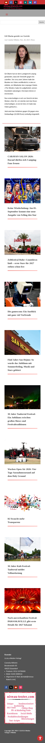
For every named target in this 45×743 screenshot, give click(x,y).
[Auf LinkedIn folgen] (30, 2)
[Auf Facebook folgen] (11, 2)
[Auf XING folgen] (25, 2)
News (33, 40)
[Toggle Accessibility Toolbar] (40, 738)
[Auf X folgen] (15, 2)
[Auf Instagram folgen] (20, 2)
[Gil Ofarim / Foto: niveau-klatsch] (22, 56)
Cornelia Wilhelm (13, 40)
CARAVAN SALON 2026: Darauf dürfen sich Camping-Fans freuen (22, 160)
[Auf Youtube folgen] (6, 2)
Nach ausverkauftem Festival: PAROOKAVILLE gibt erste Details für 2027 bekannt (22, 621)
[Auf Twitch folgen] (35, 2)
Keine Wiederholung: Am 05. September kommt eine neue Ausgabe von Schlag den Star (22, 211)
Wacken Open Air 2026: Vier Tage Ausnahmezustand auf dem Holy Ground (22, 472)
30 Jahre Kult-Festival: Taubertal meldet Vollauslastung (19, 569)
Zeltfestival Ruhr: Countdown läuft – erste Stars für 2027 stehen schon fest (22, 263)
